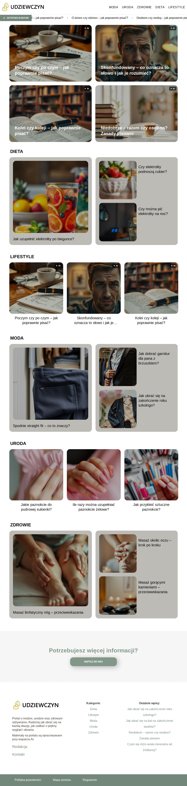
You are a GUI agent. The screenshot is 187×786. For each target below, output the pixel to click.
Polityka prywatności (28, 779)
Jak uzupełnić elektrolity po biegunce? (43, 239)
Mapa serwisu (62, 779)
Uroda (127, 7)
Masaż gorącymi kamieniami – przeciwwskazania (152, 587)
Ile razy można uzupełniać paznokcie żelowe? (94, 507)
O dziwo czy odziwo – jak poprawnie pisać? (65, 17)
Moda (113, 7)
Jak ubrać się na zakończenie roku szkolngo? (152, 400)
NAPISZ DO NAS (93, 661)
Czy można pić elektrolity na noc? (153, 211)
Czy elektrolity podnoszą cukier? (152, 169)
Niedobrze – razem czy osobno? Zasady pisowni (134, 130)
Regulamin (90, 779)
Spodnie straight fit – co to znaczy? (41, 426)
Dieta (160, 7)
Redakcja (19, 747)
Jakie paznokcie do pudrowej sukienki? (36, 507)
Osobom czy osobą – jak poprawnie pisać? (129, 17)
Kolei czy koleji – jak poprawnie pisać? (48, 130)
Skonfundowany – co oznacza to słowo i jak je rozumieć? (135, 70)
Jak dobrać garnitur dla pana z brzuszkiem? (154, 358)
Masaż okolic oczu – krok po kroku (154, 542)
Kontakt (18, 754)
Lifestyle (176, 7)
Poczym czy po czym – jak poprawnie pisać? (42, 70)
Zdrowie (144, 7)
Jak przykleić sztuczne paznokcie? (151, 507)
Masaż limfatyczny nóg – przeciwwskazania (48, 612)
